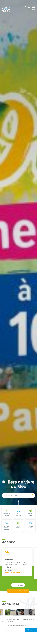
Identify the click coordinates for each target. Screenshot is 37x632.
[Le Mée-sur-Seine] (6, 9)
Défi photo (9, 559)
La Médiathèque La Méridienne (13, 572)
